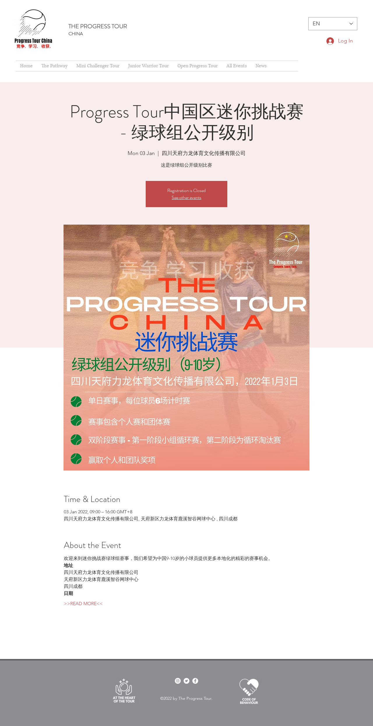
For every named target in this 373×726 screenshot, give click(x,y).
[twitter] (186, 681)
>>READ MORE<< (83, 603)
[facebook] (178, 681)
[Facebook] (195, 681)
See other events (186, 197)
